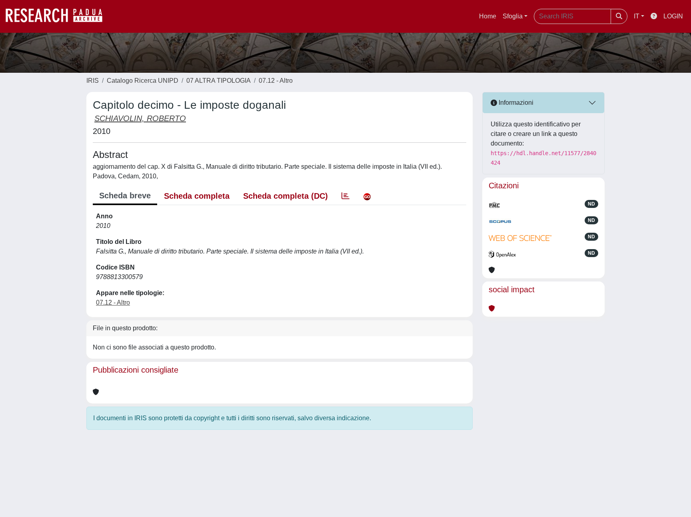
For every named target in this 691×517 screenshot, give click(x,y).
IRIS (92, 80)
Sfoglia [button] (513, 16)
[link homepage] (58, 16)
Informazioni (515, 102)
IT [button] (636, 16)
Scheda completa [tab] (197, 196)
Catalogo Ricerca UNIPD (142, 80)
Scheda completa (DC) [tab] (285, 196)
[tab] (345, 196)
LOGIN (673, 16)
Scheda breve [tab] (125, 195)
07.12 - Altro (276, 80)
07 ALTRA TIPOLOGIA (218, 80)
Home (487, 16)
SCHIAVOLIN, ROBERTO (140, 118)
